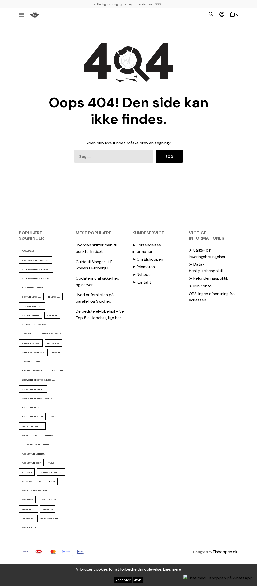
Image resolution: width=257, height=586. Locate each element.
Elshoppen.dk (225, 551)
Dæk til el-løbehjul (31, 297)
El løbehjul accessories (34, 324)
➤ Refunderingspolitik (208, 278)
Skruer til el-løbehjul (32, 426)
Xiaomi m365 (27, 499)
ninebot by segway (31, 343)
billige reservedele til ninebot (36, 269)
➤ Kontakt (141, 282)
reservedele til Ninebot (33, 389)
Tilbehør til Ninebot (31, 463)
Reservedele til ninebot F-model (37, 398)
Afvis (138, 580)
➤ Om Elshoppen (147, 259)
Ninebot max (53, 343)
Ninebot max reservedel (33, 352)
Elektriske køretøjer (32, 306)
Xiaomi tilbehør (29, 527)
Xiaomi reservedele (49, 518)
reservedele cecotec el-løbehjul (38, 380)
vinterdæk (27, 472)
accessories (28, 250)
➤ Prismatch (143, 266)
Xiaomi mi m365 (28, 509)
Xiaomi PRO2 (27, 518)
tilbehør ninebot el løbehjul (36, 444)
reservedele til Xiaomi (32, 416)
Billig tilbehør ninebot (32, 287)
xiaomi (52, 481)
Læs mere (172, 569)
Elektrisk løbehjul (31, 315)
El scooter (27, 333)
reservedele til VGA (31, 407)
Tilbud (51, 463)
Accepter (123, 580)
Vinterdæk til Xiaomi (31, 481)
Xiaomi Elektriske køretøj (34, 490)
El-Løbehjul (54, 297)
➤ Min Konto (200, 286)
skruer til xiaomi (29, 435)
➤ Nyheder (142, 274)
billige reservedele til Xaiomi (35, 278)
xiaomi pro (48, 509)
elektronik (52, 315)
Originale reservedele (32, 361)
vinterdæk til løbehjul (50, 472)
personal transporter (33, 370)
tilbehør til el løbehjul (33, 454)
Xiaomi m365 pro (48, 499)
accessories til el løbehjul (35, 260)
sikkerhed (54, 416)
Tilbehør (49, 435)
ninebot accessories (51, 333)
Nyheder (56, 352)
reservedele (57, 370)
